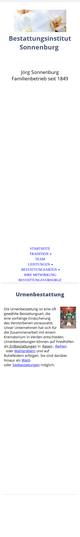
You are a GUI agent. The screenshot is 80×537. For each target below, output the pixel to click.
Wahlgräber (23, 351)
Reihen (60, 346)
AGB (23, 518)
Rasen (47, 346)
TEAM (40, 259)
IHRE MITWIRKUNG (40, 275)
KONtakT (66, 525)
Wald (26, 360)
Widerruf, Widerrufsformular (32, 525)
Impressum (59, 518)
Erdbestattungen (23, 346)
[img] (40, 21)
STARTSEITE (40, 249)
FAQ (15, 518)
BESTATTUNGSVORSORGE (40, 280)
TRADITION (39, 254)
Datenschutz (38, 518)
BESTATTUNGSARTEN (39, 270)
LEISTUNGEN (39, 264)
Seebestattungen (26, 365)
